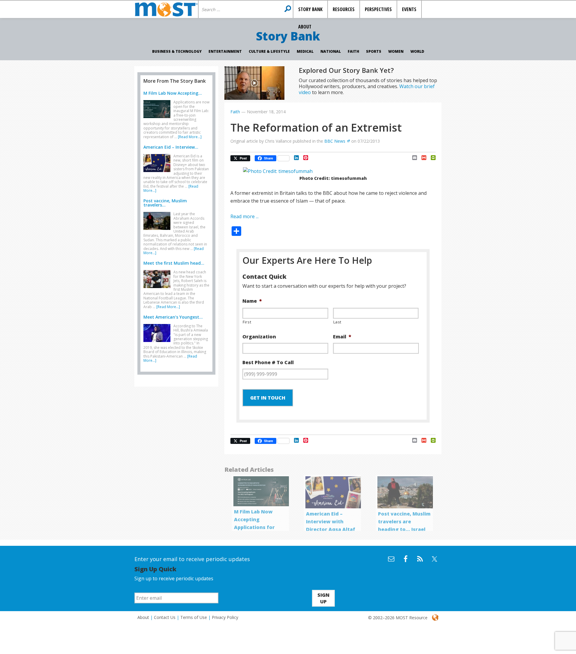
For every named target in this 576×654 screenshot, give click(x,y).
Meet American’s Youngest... (173, 317)
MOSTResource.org (166, 9)
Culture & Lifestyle (269, 51)
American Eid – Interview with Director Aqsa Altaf (330, 521)
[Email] (412, 157)
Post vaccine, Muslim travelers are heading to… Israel (404, 521)
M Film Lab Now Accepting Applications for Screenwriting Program (254, 527)
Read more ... (244, 216)
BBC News (334, 141)
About (143, 617)
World (417, 51)
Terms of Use (193, 617)
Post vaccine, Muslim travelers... (165, 203)
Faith (353, 51)
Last (337, 322)
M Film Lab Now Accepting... (172, 93)
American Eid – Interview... (170, 147)
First (247, 322)
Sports (373, 51)
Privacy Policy (225, 617)
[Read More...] (190, 136)
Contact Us (165, 617)
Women (396, 51)
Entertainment (225, 51)
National (330, 51)
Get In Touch (267, 397)
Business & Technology (177, 51)
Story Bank (288, 36)
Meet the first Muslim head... (173, 263)
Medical (305, 51)
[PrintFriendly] (431, 157)
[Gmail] (421, 157)
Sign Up (323, 598)
